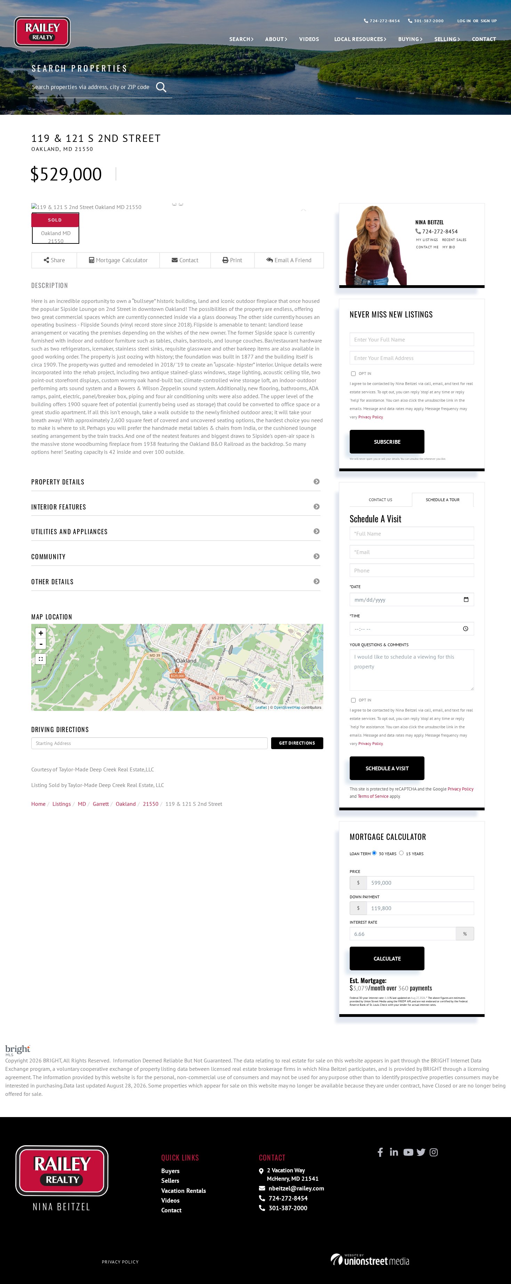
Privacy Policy (370, 416)
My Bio (449, 247)
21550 (151, 803)
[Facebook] (380, 1152)
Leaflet (261, 707)
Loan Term (360, 853)
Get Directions (297, 743)
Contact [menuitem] (484, 38)
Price (355, 871)
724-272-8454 (384, 20)
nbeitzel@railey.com (295, 1188)
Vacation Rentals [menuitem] (183, 1191)
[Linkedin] (393, 1152)
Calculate (387, 958)
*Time (355, 615)
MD (82, 803)
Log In (464, 20)
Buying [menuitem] (408, 38)
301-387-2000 (428, 20)
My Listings (427, 240)
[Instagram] (433, 1152)
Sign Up (489, 20)
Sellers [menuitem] (170, 1181)
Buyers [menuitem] (170, 1171)
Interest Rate (363, 922)
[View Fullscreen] (40, 659)
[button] (162, 87)
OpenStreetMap (287, 707)
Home (38, 803)
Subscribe (387, 441)
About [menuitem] (274, 38)
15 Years (414, 853)
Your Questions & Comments (379, 644)
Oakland (126, 803)
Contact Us (380, 499)
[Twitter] (420, 1152)
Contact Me (427, 247)
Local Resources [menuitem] (358, 38)
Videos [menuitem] (309, 38)
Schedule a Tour (443, 499)
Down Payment (365, 896)
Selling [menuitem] (446, 38)
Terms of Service (373, 796)
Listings (61, 803)
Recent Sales (454, 240)
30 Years (387, 853)
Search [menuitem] (239, 38)
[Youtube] (407, 1152)
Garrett (101, 803)
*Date (355, 586)
